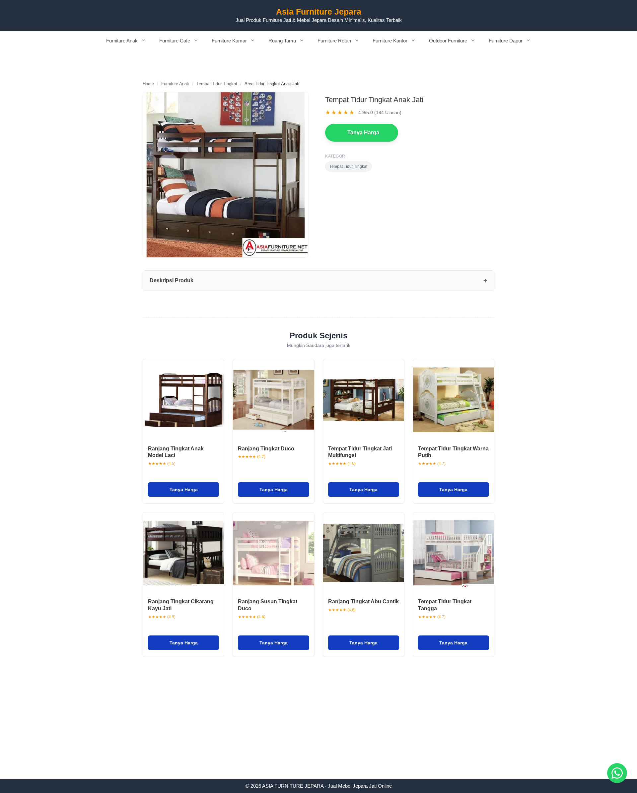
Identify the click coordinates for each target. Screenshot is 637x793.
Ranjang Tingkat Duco (266, 448)
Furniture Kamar (229, 40)
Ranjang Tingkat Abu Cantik (363, 601)
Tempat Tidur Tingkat (216, 83)
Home (148, 83)
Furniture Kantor (390, 40)
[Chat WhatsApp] (617, 773)
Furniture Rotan (334, 40)
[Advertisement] (318, 730)
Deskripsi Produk (171, 280)
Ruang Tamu (282, 40)
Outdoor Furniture (448, 40)
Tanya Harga (363, 132)
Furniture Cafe (174, 40)
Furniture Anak (122, 40)
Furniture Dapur (506, 40)
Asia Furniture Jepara (318, 11)
